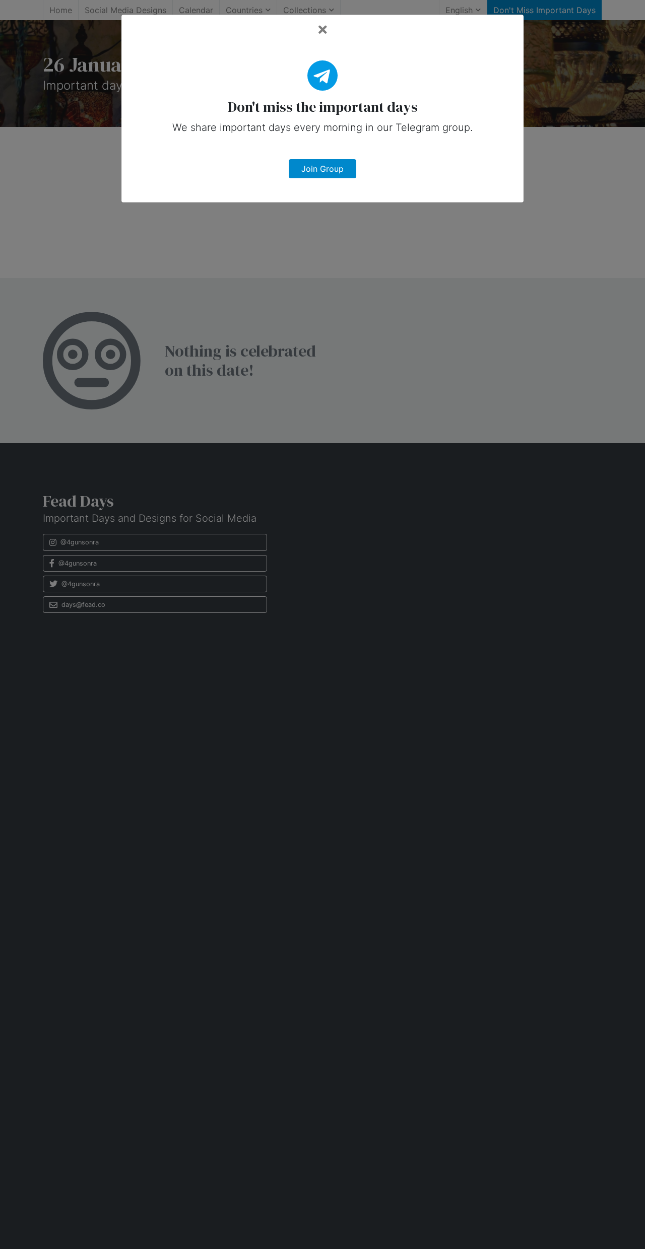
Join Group (322, 169)
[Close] (322, 30)
